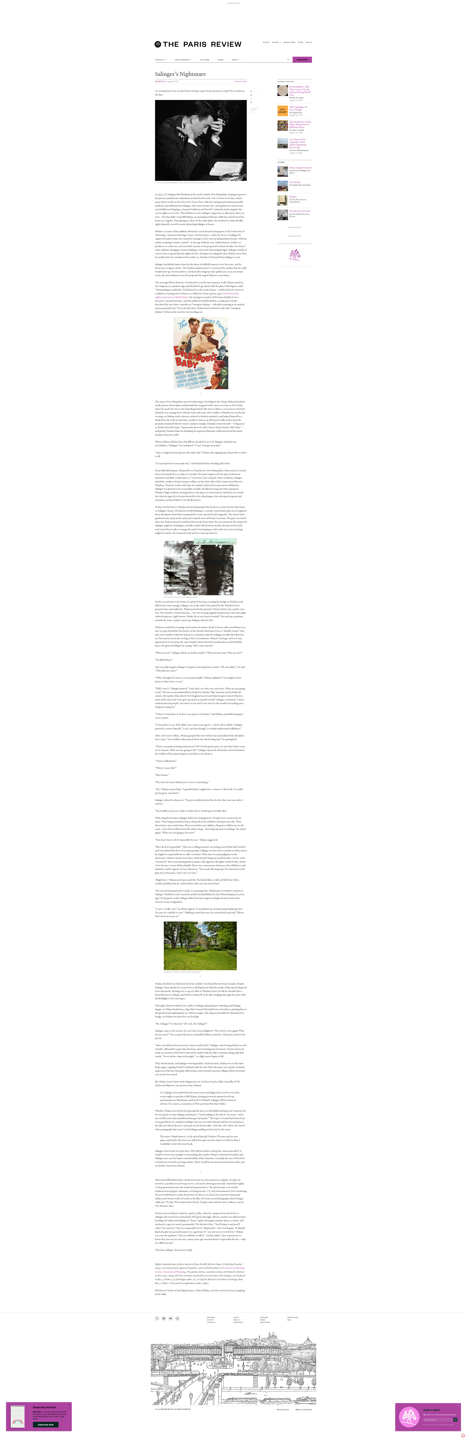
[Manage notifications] (461, 1434)
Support (210, 1320)
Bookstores (265, 1322)
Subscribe (302, 59)
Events (266, 42)
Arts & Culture (240, 81)
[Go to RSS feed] (177, 1318)
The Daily (160, 59)
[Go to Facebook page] (164, 1318)
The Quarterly (182, 59)
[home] (198, 45)
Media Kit (237, 1320)
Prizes (262, 1320)
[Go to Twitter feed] (171, 1318)
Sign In (309, 42)
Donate (275, 42)
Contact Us (211, 1322)
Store (300, 42)
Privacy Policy (283, 1410)
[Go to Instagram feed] (157, 1318)
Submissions (238, 1322)
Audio (221, 59)
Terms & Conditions (304, 1410)
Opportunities (292, 1317)
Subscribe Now (46, 1424)
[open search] (288, 60)
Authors (204, 59)
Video (289, 1320)
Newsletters (289, 42)
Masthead (264, 1317)
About (235, 59)
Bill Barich (162, 81)
